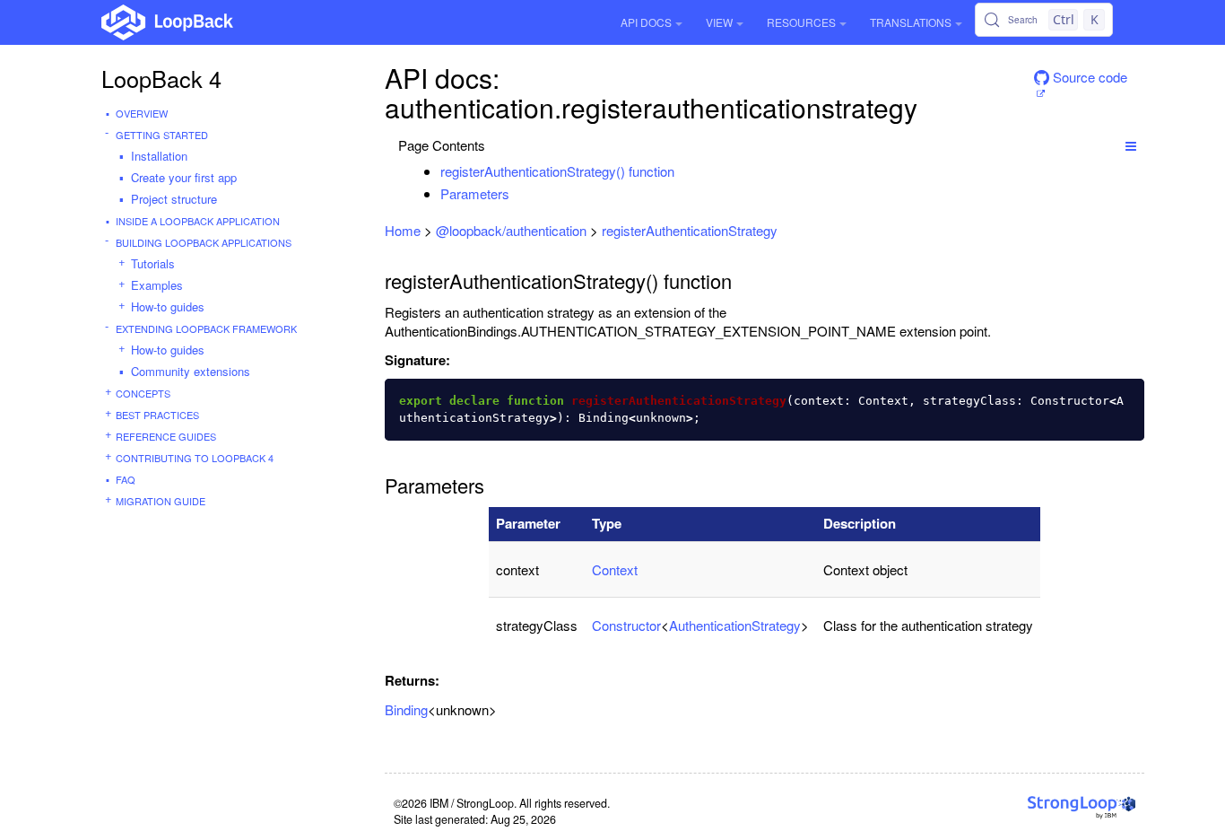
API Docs (646, 22)
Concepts (143, 393)
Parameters (474, 193)
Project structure (174, 198)
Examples (157, 284)
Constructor (626, 625)
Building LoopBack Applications (203, 242)
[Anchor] (684, 171)
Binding (406, 709)
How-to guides (167, 306)
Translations (910, 22)
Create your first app (184, 177)
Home (403, 230)
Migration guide (160, 501)
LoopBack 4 (161, 78)
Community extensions (190, 371)
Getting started (162, 134)
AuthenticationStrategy (735, 625)
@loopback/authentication (511, 230)
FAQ (125, 479)
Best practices (157, 414)
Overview (142, 113)
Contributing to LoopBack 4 (195, 458)
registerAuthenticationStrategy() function (557, 171)
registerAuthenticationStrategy (690, 230)
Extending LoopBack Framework (206, 328)
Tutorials (153, 263)
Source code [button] (1088, 76)
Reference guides (166, 436)
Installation (159, 155)
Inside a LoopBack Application (198, 221)
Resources (801, 22)
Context (615, 569)
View (719, 22)
